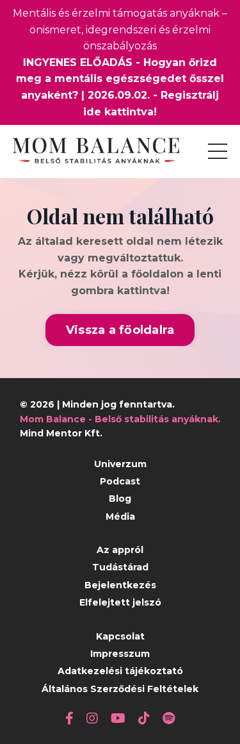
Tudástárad (120, 567)
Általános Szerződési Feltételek (120, 689)
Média (120, 516)
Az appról (120, 550)
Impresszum (120, 653)
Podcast (120, 481)
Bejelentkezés (120, 585)
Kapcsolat (120, 636)
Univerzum (120, 464)
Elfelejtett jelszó (120, 602)
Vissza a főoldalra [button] (120, 330)
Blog (120, 498)
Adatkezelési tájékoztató (120, 671)
